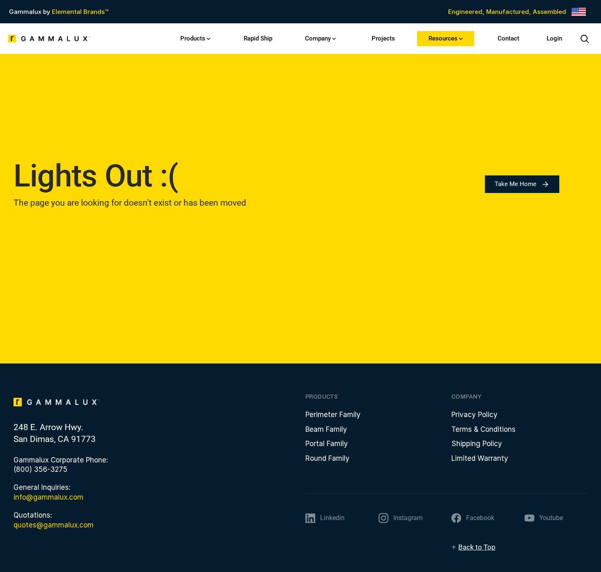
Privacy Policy (474, 414)
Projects (383, 38)
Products (192, 38)
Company (318, 38)
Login (554, 38)
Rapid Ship (258, 38)
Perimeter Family (333, 414)
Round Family (327, 458)
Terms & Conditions (483, 429)
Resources (442, 38)
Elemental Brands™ (80, 12)
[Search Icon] (584, 39)
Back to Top (477, 547)
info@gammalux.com (48, 497)
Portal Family (326, 444)
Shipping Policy (476, 444)
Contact (508, 38)
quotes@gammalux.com (53, 525)
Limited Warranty (479, 458)
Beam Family (326, 429)
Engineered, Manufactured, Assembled (507, 12)
